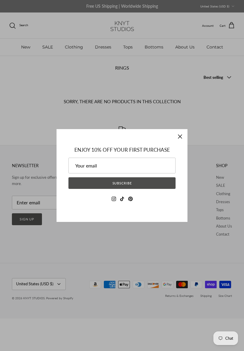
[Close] (180, 136)
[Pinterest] (130, 199)
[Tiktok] (122, 199)
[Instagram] (114, 199)
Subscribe (122, 183)
